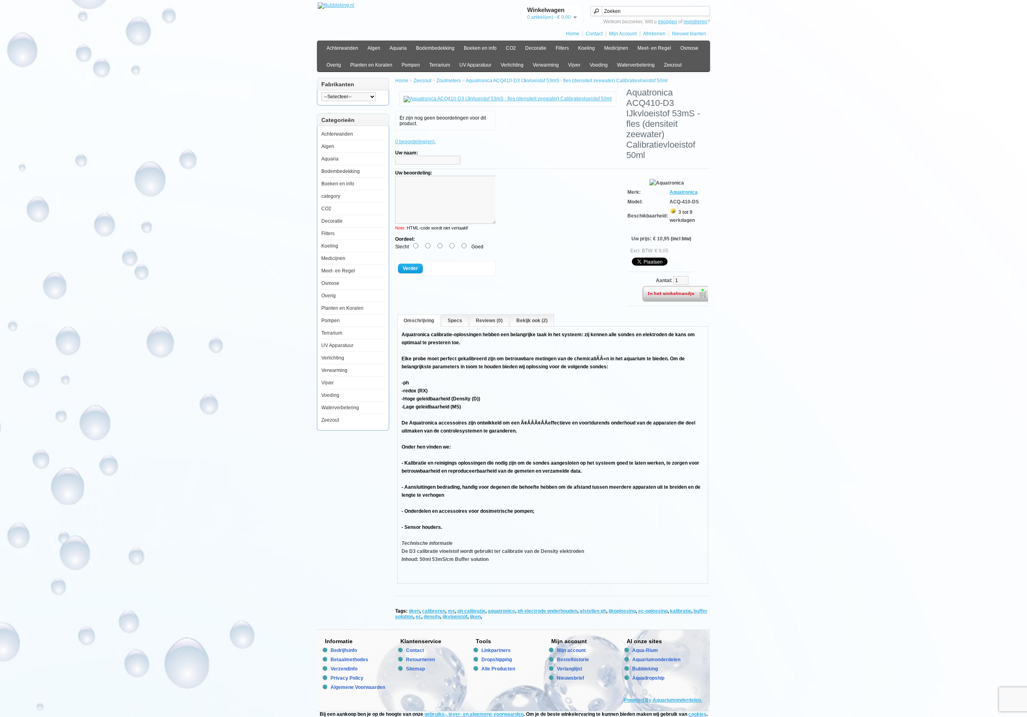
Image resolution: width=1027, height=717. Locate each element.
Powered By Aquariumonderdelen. (663, 700)
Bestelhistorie (573, 659)
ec (418, 617)
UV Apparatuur (475, 65)
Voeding (599, 65)
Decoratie (535, 48)
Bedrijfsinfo (344, 650)
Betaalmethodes (349, 659)
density (432, 617)
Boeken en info (480, 48)
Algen (373, 48)
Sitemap (415, 669)
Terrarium (439, 65)
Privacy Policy (347, 678)
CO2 (511, 48)
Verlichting (512, 65)
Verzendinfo (344, 669)
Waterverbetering (636, 65)
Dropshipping (496, 659)
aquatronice (501, 611)
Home (572, 34)
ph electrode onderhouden (547, 611)
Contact (594, 34)
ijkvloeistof (454, 617)
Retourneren (420, 659)
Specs (455, 320)
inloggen (667, 21)
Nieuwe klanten (689, 34)
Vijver (574, 65)
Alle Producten (498, 669)
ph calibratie (471, 611)
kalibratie (680, 611)
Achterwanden (342, 48)
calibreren (433, 611)
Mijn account (571, 650)
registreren (695, 21)
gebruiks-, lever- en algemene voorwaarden (474, 714)
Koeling (586, 48)
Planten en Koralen (371, 65)
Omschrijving (419, 320)
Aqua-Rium (645, 650)
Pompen (411, 65)
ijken (414, 611)
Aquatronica (684, 192)
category (330, 196)
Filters (562, 48)
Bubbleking (645, 669)
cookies (697, 714)
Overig (334, 65)
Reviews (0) (489, 320)
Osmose (689, 48)
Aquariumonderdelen (656, 659)
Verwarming (546, 65)
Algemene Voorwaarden (358, 687)
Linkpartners (496, 650)
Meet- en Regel (654, 48)
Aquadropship (648, 678)
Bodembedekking (435, 48)
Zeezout (673, 65)
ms (451, 611)
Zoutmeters (448, 80)
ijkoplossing (622, 611)
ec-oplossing (653, 611)
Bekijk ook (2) (532, 320)
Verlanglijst (569, 669)
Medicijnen (616, 48)
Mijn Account (623, 34)
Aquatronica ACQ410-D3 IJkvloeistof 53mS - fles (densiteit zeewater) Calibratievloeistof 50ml (567, 80)
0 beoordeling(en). (415, 141)
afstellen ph (593, 611)
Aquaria (398, 48)
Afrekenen (654, 34)
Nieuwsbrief (570, 678)
